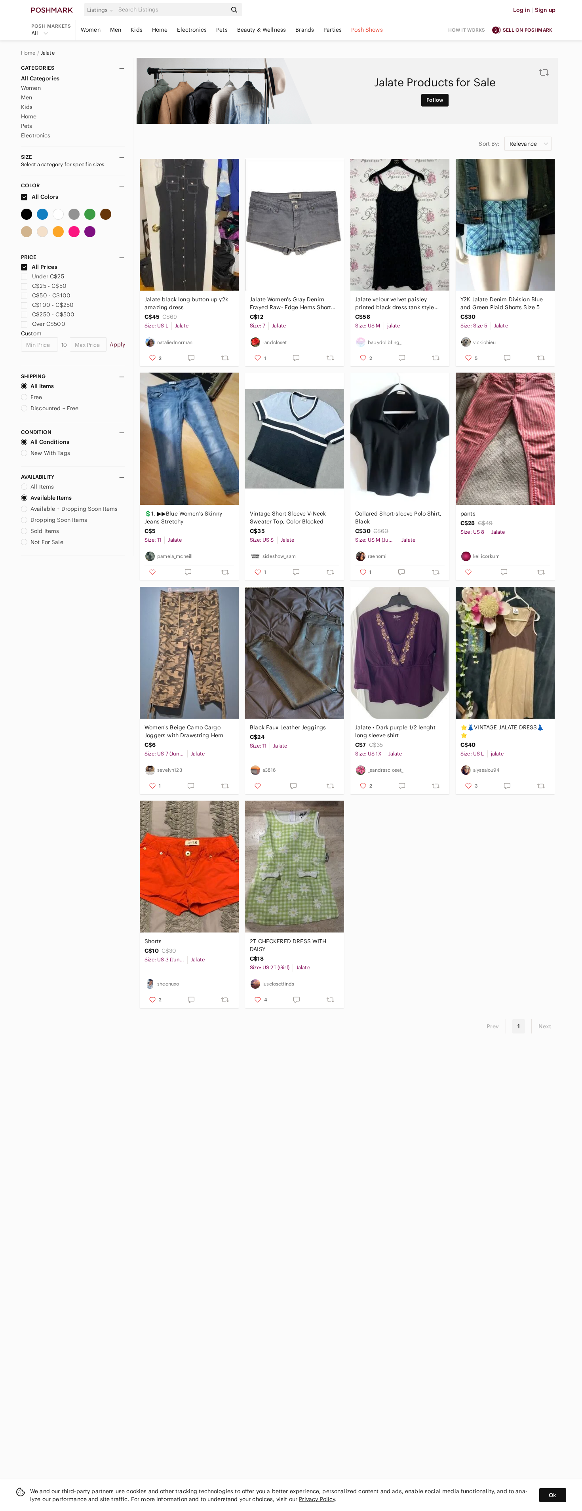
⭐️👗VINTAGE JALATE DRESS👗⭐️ (502, 731)
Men (115, 29)
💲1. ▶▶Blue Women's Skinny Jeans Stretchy (183, 517)
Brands (304, 29)
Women (91, 29)
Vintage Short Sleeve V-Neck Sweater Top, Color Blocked (288, 517)
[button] (101, 10)
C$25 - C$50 (49, 285)
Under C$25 (48, 276)
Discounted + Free (54, 408)
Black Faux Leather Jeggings (288, 727)
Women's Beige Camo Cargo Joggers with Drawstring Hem (184, 731)
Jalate (48, 53)
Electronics (192, 29)
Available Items (51, 497)
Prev (493, 1026)
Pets (222, 29)
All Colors (44, 196)
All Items (42, 386)
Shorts (153, 941)
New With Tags (50, 453)
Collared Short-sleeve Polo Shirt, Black (398, 517)
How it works (466, 30)
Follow (434, 100)
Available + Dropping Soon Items (74, 508)
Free (36, 397)
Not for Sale (46, 542)
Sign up (545, 9)
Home (160, 29)
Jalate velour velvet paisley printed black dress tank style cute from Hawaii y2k (394, 303)
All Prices (44, 266)
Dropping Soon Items (58, 519)
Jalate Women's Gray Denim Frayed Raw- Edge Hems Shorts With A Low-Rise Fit (292, 303)
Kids (137, 29)
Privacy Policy (317, 1499)
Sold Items (44, 531)
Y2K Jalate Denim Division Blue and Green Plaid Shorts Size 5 (501, 303)
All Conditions (49, 441)
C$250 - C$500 (53, 314)
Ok (552, 1495)
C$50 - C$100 (51, 295)
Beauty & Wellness (261, 29)
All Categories (40, 78)
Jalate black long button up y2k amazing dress (186, 303)
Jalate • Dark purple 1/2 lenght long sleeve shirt (395, 731)
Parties (332, 29)
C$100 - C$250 (53, 304)
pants (467, 513)
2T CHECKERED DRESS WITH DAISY (288, 945)
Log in (521, 9)
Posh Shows (367, 29)
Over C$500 (48, 323)
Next (544, 1026)
